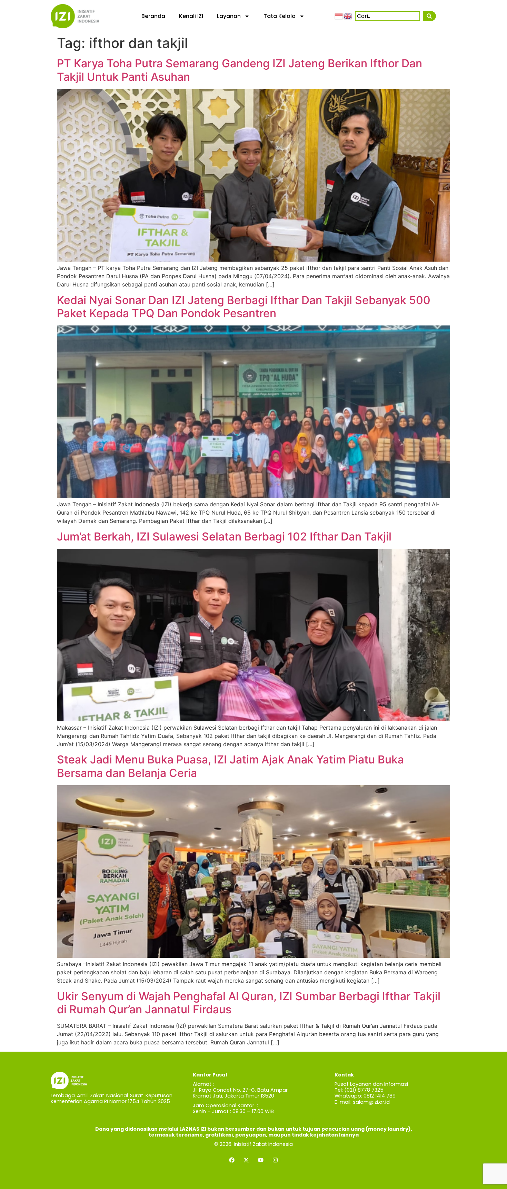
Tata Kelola (280, 16)
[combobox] (387, 16)
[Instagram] (275, 1160)
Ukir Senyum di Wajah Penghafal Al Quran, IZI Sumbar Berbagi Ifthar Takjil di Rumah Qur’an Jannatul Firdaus (248, 1003)
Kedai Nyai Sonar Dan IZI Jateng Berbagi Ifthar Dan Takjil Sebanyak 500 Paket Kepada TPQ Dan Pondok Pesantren (243, 306)
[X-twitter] (246, 1160)
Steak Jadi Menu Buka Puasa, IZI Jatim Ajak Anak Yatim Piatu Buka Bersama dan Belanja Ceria (230, 766)
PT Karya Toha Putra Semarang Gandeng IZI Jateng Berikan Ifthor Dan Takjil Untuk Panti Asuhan (239, 70)
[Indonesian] (339, 15)
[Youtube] (260, 1160)
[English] (348, 15)
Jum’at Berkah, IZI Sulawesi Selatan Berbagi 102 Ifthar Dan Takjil (224, 536)
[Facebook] (231, 1160)
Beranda (153, 16)
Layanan (229, 16)
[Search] (429, 16)
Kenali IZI (191, 16)
